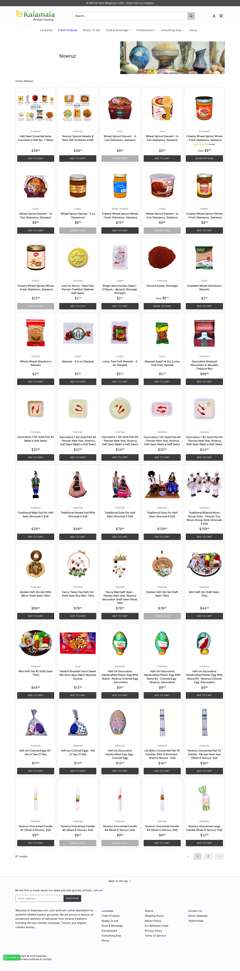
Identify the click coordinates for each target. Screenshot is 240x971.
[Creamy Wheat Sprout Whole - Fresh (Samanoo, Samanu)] (204, 108)
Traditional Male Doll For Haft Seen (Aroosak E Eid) (36, 512)
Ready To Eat (110, 920)
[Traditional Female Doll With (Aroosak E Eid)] (77, 484)
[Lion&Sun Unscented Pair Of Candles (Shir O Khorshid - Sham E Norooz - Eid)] (162, 722)
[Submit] (191, 16)
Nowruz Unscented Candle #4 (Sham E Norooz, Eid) (120, 826)
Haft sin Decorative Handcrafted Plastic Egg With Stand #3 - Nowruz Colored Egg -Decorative (204, 674)
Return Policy (153, 920)
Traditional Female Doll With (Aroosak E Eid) (78, 512)
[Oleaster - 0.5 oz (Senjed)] (77, 333)
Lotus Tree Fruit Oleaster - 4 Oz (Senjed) (120, 361)
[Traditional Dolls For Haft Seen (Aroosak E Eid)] (119, 484)
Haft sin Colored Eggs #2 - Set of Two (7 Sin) (35, 750)
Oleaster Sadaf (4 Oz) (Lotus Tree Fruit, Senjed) (162, 361)
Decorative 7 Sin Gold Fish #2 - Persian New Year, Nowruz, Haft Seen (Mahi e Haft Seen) (78, 438)
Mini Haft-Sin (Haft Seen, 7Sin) (204, 591)
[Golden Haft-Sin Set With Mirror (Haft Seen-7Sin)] (35, 563)
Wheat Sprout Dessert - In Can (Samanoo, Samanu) (120, 136)
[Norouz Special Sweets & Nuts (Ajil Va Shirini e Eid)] (77, 108)
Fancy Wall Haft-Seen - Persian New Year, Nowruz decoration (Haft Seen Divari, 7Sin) (120, 595)
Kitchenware (109, 930)
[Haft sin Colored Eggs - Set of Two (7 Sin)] (77, 722)
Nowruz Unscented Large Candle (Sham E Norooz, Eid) (204, 826)
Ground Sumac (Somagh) (162, 283)
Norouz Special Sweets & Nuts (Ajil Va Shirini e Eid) (78, 136)
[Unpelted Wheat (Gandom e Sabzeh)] (204, 257)
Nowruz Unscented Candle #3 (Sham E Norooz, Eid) (162, 826)
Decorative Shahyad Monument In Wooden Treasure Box (204, 362)
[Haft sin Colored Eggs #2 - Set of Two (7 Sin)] (35, 722)
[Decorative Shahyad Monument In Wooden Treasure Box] (204, 333)
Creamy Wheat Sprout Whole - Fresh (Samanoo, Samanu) (204, 136)
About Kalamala (198, 915)
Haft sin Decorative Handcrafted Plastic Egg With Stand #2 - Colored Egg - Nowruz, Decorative (162, 674)
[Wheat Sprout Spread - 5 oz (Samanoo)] (77, 185)
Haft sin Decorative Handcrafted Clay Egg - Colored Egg (120, 751)
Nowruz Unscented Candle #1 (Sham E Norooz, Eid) (35, 826)
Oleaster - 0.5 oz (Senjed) (78, 359)
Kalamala (41, 956)
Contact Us (195, 910)
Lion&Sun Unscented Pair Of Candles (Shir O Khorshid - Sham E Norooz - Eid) (162, 751)
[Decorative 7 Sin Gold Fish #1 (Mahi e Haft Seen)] (35, 408)
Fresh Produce (111, 915)
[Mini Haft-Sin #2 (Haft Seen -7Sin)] (35, 643)
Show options (204, 158)
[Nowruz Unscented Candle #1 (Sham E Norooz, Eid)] (35, 798)
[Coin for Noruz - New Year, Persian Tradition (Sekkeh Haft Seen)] (77, 257)
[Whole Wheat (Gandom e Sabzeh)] (35, 333)
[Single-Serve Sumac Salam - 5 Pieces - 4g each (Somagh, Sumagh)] (119, 257)
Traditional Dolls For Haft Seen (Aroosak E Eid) (119, 512)
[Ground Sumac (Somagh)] (162, 257)
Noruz (105, 940)
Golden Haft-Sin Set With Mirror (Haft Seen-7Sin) (35, 591)
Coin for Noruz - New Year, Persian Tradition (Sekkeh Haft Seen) (78, 287)
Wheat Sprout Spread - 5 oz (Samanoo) (78, 213)
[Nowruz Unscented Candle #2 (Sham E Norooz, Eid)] (77, 798)
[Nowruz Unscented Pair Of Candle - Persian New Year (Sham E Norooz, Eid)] (204, 722)
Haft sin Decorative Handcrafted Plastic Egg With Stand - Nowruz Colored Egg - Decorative (120, 674)
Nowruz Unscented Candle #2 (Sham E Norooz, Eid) (78, 826)
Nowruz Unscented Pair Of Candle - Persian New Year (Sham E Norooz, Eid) (204, 751)
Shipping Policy (154, 915)
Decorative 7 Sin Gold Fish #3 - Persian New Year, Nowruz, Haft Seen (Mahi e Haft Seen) (120, 438)
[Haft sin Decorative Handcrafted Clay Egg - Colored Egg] (119, 722)
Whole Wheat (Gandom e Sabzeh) (35, 361)
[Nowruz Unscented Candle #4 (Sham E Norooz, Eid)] (119, 798)
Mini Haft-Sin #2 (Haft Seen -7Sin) (36, 671)
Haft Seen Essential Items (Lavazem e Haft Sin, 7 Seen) (35, 136)
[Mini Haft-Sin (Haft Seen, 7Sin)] (204, 563)
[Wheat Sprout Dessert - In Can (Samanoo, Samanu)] (119, 108)
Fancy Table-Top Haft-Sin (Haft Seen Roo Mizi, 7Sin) (78, 591)
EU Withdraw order (156, 925)
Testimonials (195, 920)
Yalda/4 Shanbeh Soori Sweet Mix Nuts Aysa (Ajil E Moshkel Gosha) (77, 672)
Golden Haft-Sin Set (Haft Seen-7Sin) (162, 591)
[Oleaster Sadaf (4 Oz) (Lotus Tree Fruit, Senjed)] (162, 333)
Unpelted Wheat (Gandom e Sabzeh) (204, 285)
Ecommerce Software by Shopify (33, 959)
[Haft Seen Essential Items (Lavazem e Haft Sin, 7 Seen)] (35, 108)
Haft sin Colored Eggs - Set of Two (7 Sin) (78, 750)
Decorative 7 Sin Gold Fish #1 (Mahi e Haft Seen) (35, 436)
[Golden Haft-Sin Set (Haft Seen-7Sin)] (162, 563)
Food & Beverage (112, 925)
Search (149, 910)
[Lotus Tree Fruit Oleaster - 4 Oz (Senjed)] (119, 333)
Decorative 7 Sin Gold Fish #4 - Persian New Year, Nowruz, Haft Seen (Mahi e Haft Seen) (162, 438)
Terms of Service (155, 935)
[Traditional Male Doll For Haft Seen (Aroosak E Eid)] (35, 484)
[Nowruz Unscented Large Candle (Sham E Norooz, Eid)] (204, 798)
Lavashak (107, 910)
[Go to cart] (221, 15)
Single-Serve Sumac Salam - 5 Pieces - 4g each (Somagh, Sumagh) (120, 287)
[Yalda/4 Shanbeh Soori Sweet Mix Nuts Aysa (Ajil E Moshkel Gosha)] (77, 643)
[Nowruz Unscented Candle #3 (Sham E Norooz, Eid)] (162, 798)
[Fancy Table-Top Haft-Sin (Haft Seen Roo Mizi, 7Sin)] (77, 563)
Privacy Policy (153, 930)
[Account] (214, 15)
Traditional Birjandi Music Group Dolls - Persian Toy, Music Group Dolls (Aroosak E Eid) (204, 515)
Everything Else (111, 935)
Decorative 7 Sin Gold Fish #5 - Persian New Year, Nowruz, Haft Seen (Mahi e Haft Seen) (204, 438)
